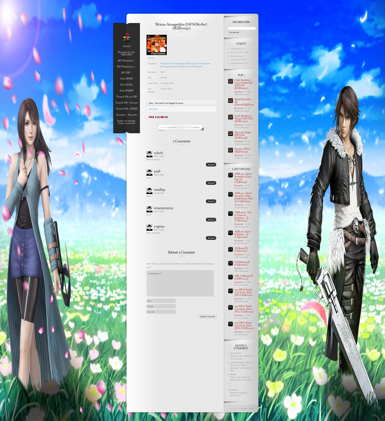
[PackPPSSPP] (126, 91)
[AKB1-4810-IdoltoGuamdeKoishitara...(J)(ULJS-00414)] (243, 216)
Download (153, 109)
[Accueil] (126, 46)
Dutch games (191, 63)
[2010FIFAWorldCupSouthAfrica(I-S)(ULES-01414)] (243, 292)
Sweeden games (196, 66)
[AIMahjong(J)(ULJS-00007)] (242, 263)
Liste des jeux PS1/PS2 (238, 59)
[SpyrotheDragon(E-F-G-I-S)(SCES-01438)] (243, 134)
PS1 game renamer (237, 56)
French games (204, 63)
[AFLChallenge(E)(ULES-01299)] (244, 277)
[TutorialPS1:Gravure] (126, 103)
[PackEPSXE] (126, 79)
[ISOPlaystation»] (126, 61)
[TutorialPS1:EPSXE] (126, 109)
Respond (211, 164)
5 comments (195, 127)
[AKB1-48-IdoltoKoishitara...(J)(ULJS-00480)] (243, 234)
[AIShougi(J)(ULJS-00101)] (241, 249)
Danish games (179, 63)
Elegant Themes (248, 408)
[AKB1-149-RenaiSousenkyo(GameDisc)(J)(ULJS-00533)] (243, 178)
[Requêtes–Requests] (126, 115)
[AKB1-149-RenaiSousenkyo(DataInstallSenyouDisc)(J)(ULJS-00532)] (244, 197)
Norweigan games (168, 66)
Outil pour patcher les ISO (239, 63)
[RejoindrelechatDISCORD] (126, 53)
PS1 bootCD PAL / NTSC (239, 52)
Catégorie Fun (166, 63)
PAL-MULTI (182, 66)
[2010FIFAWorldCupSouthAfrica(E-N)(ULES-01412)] (244, 325)
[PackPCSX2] (126, 85)
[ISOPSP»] (126, 73)
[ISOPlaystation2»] (126, 67)
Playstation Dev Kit (237, 49)
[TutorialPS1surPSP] (126, 97)
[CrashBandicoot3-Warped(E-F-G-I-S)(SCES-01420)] (244, 118)
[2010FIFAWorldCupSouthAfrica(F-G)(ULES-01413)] (243, 308)
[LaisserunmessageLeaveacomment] (126, 122)
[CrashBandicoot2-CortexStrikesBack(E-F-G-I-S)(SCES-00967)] (244, 84)
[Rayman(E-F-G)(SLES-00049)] (242, 150)
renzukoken (172, 127)
